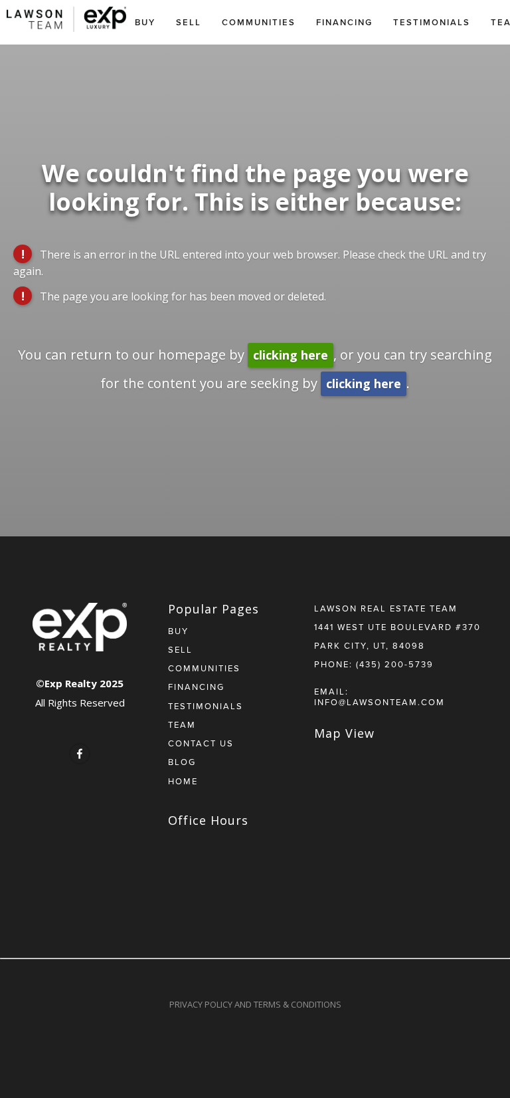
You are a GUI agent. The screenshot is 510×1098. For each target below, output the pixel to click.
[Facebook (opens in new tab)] (79, 753)
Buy (145, 22)
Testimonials (431, 22)
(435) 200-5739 (395, 664)
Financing (344, 22)
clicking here (290, 355)
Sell (188, 22)
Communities (259, 22)
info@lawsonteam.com (379, 702)
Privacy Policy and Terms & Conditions (255, 1004)
